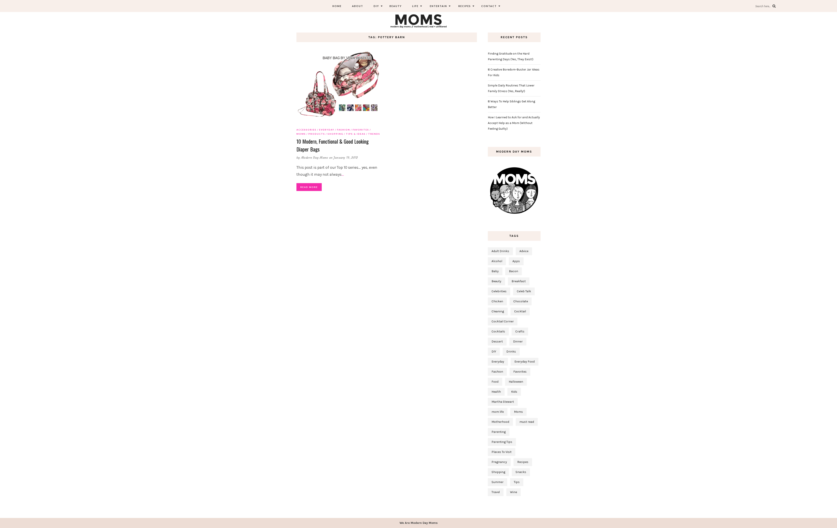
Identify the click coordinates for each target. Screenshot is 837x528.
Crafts (519, 331)
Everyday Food (524, 361)
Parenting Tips (502, 442)
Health (496, 392)
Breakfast (519, 281)
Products (316, 133)
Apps (516, 261)
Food (495, 382)
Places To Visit (502, 452)
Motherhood (500, 422)
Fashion (343, 129)
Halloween (516, 382)
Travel (496, 492)
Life (415, 6)
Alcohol (497, 261)
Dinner (518, 341)
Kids (514, 392)
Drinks (511, 351)
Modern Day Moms (314, 158)
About (357, 6)
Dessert (497, 341)
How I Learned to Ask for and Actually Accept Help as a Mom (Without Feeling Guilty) (514, 123)
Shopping (335, 133)
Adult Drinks (500, 251)
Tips (517, 482)
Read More (309, 187)
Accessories (306, 129)
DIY (376, 6)
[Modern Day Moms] (418, 20)
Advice (523, 251)
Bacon (513, 271)
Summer (498, 482)
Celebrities (499, 291)
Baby (495, 271)
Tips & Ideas (356, 133)
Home (337, 6)
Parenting (499, 432)
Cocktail (520, 311)
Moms (301, 133)
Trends (374, 133)
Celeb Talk (524, 291)
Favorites (361, 129)
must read (526, 422)
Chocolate (520, 301)
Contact (489, 6)
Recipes (464, 6)
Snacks (520, 472)
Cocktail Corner (503, 321)
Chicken (497, 301)
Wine (513, 492)
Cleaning (498, 311)
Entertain (438, 6)
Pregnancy (499, 462)
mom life (498, 412)
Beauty (396, 6)
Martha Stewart (503, 402)
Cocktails (498, 331)
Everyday (326, 129)
